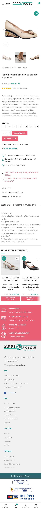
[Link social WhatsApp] (22, 196)
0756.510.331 (12, 361)
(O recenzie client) (20, 88)
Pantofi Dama (21, 67)
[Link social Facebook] (8, 196)
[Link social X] (11, 196)
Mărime (5, 123)
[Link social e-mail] (14, 196)
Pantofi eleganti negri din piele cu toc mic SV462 (30, 287)
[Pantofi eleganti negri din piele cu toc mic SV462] (31, 265)
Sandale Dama (9, 460)
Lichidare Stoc (9, 468)
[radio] (4, 126)
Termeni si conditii (10, 419)
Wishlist (6, 445)
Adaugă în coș (19, 133)
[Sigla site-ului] (23, 4)
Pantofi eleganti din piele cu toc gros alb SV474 (10, 287)
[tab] (5, 205)
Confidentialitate (10, 411)
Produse (7, 434)
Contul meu (8, 437)
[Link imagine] (20, 482)
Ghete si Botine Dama (12, 464)
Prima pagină (7, 67)
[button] (4, 29)
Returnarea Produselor (12, 407)
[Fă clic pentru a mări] (5, 44)
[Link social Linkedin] (20, 196)
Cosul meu (7, 441)
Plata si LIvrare (9, 403)
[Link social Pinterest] (17, 196)
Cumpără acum (10, 139)
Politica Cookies (9, 415)
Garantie (7, 422)
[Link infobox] (21, 311)
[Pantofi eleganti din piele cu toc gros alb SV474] (10, 265)
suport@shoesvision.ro (16, 365)
